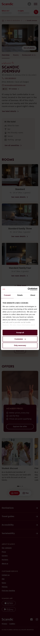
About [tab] (32, 295)
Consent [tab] (7, 295)
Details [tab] (20, 295)
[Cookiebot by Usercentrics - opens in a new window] (28, 289)
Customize (19, 339)
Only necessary (20, 345)
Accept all (20, 332)
